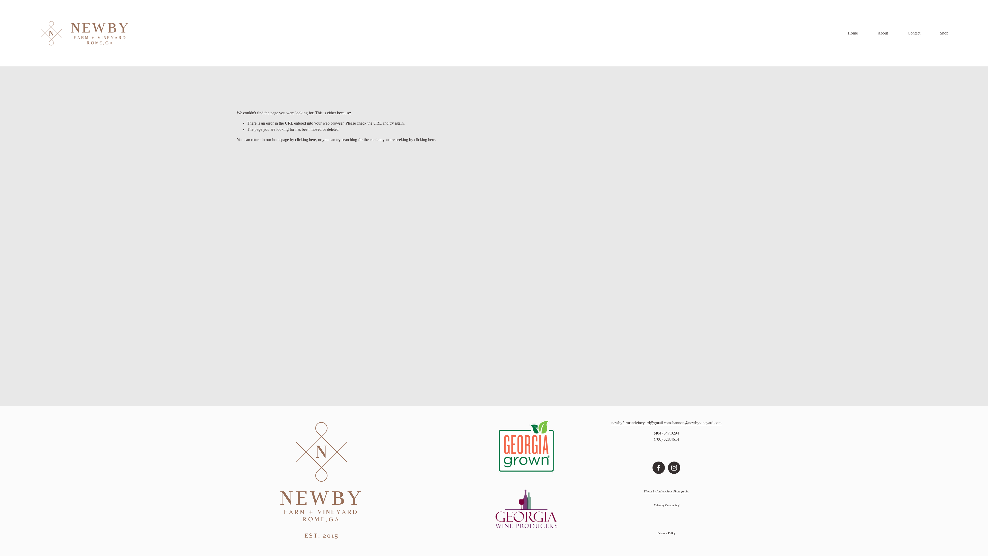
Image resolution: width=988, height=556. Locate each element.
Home (853, 33)
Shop (944, 33)
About (883, 33)
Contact (914, 33)
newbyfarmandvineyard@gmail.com (641, 423)
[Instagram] (674, 468)
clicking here (305, 139)
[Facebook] (658, 468)
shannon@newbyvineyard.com (696, 423)
